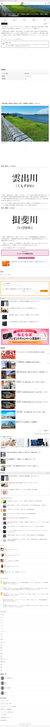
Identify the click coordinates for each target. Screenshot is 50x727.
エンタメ (2, 617)
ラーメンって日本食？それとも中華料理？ (11, 560)
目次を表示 (46, 23)
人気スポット (3, 642)
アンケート (2, 545)
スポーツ (2, 625)
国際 (1, 653)
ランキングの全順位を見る (25, 253)
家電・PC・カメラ (4, 658)
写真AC (5, 142)
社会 (1, 12)
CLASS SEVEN (7, 687)
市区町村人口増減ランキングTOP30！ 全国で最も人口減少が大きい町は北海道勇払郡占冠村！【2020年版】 (26, 505)
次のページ (31, 257)
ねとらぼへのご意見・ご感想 (6, 703)
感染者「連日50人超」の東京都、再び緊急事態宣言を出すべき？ (18, 517)
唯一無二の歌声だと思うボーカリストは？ (11, 566)
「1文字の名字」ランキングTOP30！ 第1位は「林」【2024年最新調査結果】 (21, 509)
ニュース (2, 628)
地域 (1, 656)
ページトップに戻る (25, 725)
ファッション (3, 631)
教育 (1, 664)
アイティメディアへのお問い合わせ (7, 712)
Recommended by (42, 430)
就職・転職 (3, 661)
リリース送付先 (3, 714)
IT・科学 (2, 614)
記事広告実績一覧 (4, 720)
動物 (1, 647)
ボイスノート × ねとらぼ (6, 274)
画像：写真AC (47, 18)
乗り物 (2, 639)
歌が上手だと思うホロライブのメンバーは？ (12, 555)
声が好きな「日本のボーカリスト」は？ (11, 549)
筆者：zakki (8, 42)
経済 (1, 667)
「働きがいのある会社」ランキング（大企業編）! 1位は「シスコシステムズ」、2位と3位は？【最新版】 (25, 526)
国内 (1, 650)
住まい (2, 645)
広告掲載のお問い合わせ (5, 717)
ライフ (2, 636)
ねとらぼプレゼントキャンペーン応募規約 (8, 706)
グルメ (2, 620)
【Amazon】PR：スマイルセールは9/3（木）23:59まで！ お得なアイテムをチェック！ (28, 261)
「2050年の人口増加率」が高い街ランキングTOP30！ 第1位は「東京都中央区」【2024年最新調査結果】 (26, 535)
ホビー (2, 634)
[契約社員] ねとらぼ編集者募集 (6, 709)
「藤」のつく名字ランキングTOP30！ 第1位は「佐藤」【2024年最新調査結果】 (21, 513)
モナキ (6, 692)
